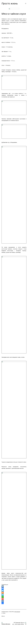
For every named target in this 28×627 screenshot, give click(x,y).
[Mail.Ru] (14, 601)
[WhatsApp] (14, 597)
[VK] (14, 586)
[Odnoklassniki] (14, 593)
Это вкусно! (17, 611)
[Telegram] (14, 595)
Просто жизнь (10, 3)
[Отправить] (14, 603)
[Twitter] (14, 591)
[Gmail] (14, 599)
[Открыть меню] (25, 3)
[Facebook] (14, 589)
